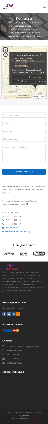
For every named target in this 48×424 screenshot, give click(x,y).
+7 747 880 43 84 (14, 354)
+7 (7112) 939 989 (14, 350)
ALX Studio (31, 418)
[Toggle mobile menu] (44, 7)
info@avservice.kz (15, 363)
